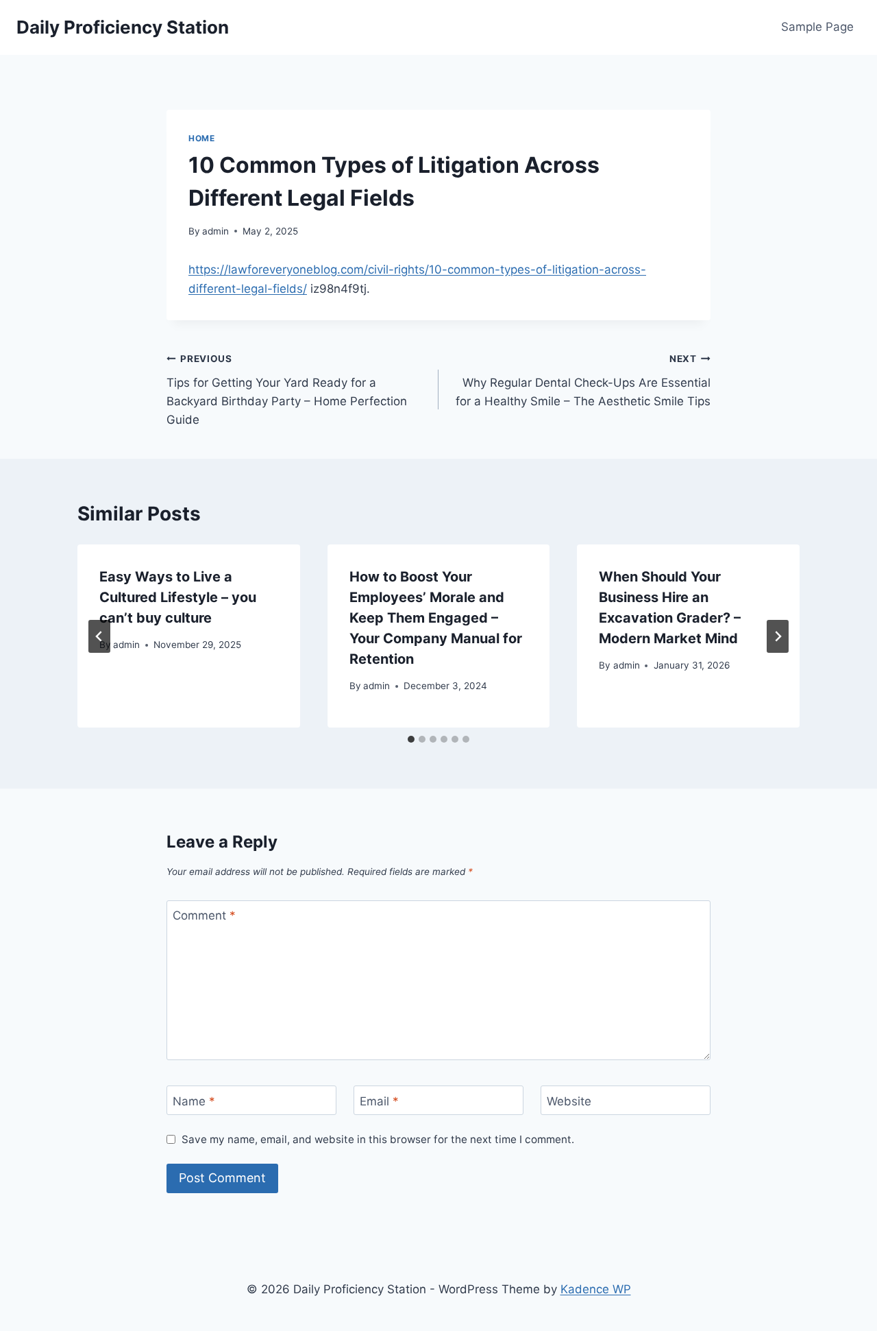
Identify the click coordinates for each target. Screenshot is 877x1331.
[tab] (411, 739)
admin (215, 231)
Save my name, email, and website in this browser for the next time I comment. (378, 1139)
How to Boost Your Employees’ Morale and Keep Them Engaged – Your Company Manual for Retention (435, 617)
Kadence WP (595, 1289)
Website (569, 1100)
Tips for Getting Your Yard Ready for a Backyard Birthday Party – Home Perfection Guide (286, 390)
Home (201, 138)
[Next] (778, 636)
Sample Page (817, 27)
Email (379, 1100)
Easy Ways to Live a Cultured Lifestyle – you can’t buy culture (177, 597)
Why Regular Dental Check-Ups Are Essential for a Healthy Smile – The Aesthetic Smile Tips (583, 380)
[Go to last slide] (99, 636)
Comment (204, 915)
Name (194, 1100)
